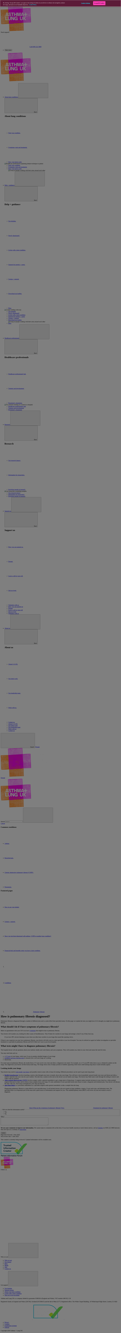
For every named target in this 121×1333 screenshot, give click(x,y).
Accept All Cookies (99, 3)
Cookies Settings (85, 3)
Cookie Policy (33, 4)
